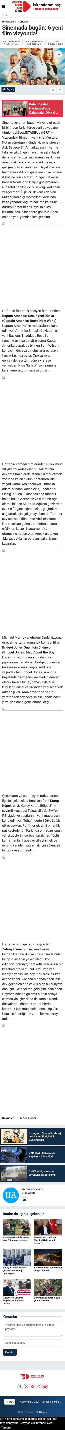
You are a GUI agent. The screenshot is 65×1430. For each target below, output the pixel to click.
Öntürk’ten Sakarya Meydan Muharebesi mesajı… (13, 1300)
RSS (11, 1401)
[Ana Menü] (3, 6)
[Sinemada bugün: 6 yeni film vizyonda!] (32, 67)
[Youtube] (45, 1386)
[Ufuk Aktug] (11, 1195)
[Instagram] (39, 1386)
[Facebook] (20, 1386)
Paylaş (10, 89)
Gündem (23, 21)
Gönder (9, 1352)
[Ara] (5, 14)
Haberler (8, 21)
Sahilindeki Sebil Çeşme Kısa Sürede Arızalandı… (16, 1239)
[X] (26, 1386)
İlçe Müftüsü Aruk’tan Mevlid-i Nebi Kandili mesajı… (45, 1240)
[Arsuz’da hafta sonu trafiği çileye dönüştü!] (48, 1256)
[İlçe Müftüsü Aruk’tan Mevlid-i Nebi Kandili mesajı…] (48, 1227)
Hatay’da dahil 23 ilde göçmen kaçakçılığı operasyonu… (14, 1270)
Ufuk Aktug (28, 1192)
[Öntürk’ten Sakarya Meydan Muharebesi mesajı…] (17, 1287)
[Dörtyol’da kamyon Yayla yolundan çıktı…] (48, 1287)
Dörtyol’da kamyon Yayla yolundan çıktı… (47, 1299)
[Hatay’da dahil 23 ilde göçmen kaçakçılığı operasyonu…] (17, 1256)
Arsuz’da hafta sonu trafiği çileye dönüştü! (48, 1269)
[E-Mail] (24, 1200)
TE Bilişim (41, 1412)
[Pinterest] (32, 1386)
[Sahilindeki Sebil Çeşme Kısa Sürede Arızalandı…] (17, 1227)
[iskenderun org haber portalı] (37, 6)
